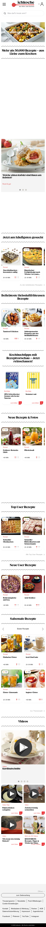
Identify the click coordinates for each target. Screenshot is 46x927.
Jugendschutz (38, 911)
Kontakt (5, 909)
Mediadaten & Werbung (20, 909)
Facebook (6, 916)
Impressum (26, 911)
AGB (41, 909)
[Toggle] (41, 4)
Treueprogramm (8, 901)
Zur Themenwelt (36, 711)
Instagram (35, 916)
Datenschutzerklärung (10, 911)
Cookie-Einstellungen (10, 903)
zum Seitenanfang (23, 895)
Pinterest (16, 916)
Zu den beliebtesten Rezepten (31, 285)
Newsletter (21, 901)
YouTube (25, 916)
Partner (34, 909)
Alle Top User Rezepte (34, 554)
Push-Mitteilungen (35, 901)
